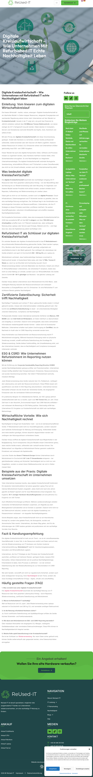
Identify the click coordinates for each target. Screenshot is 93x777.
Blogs (49, 715)
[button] (89, 749)
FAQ (48, 719)
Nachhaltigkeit (32, 576)
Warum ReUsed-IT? (54, 698)
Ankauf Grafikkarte (7, 731)
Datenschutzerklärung (65, 773)
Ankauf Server (6, 748)
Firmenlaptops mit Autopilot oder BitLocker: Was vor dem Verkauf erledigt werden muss (84, 219)
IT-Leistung (51, 702)
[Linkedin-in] (66, 98)
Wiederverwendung (25, 636)
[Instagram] (76, 98)
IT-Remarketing (52, 706)
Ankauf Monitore (6, 739)
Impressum (75, 773)
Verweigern (67, 769)
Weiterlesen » (69, 161)
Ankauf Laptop (6, 744)
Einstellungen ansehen (82, 769)
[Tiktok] (71, 98)
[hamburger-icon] (56, 3)
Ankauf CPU (5, 735)
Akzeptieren (53, 769)
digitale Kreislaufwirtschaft (14, 591)
